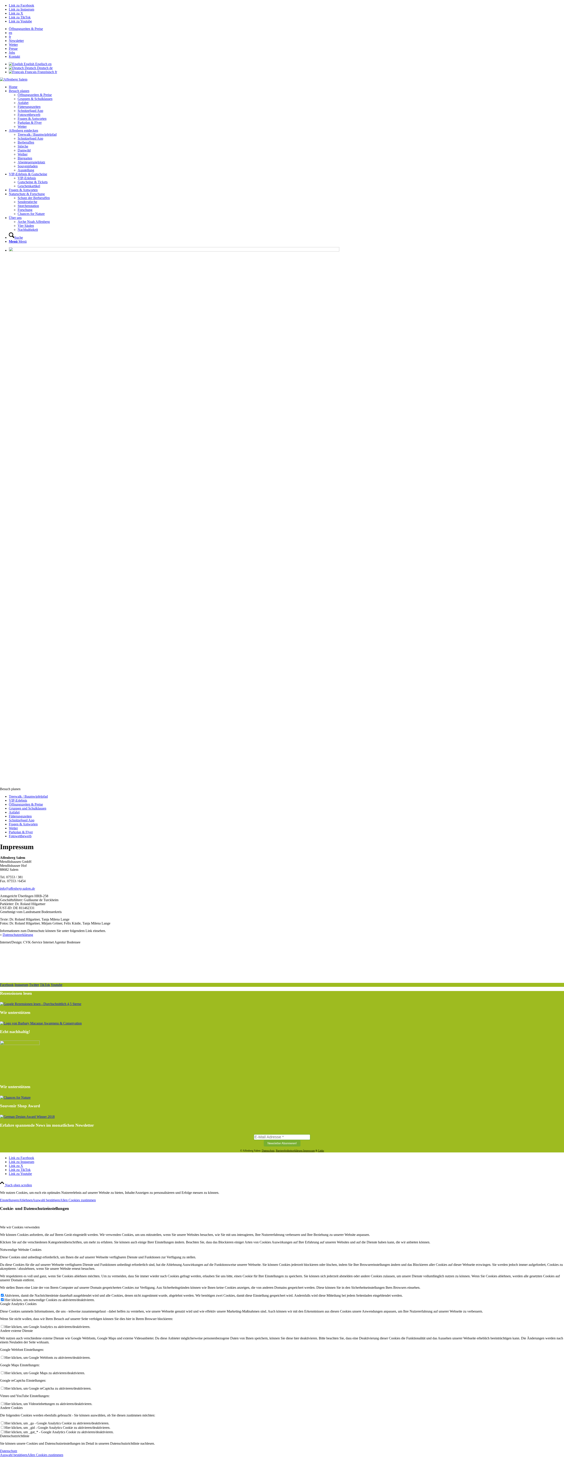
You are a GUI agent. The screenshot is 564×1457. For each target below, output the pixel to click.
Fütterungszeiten (20, 816)
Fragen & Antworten (23, 824)
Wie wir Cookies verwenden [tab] (20, 1227)
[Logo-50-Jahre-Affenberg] (13, 79)
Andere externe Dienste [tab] (16, 1331)
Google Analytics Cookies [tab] (18, 1304)
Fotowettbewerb (20, 836)
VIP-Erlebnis (18, 800)
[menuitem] (286, 29)
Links (321, 1150)
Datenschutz (268, 1150)
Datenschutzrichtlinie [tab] (14, 1436)
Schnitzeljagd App (21, 820)
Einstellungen (9, 1200)
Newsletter (16, 41)
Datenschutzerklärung (18, 935)
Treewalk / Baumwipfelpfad (28, 796)
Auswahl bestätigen (46, 1200)
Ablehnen (26, 1200)
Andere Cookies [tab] (11, 1408)
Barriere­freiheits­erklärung (289, 1150)
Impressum (309, 1150)
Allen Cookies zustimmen (78, 1200)
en (10, 33)
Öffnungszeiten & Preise (26, 29)
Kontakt (14, 56)
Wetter (13, 44)
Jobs (12, 52)
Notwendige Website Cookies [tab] (20, 1250)
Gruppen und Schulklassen (27, 808)
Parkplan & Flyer (21, 832)
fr (10, 37)
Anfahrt (14, 812)
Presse (13, 48)
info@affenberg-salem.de (17, 888)
